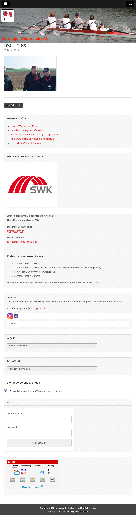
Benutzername (15, 412)
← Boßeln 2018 (13, 105)
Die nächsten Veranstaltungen (26, 143)
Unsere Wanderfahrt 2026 (24, 126)
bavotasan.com (81, 512)
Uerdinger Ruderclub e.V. (66, 508)
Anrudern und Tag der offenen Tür (27, 130)
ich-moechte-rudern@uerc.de (22, 242)
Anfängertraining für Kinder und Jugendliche (32, 139)
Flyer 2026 (40, 308)
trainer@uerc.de (15, 231)
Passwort (12, 426)
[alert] (68, 391)
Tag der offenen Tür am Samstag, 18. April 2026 (34, 134)
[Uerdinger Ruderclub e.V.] (68, 25)
